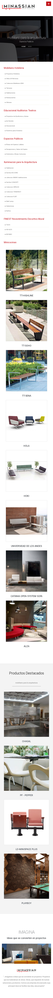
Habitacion (10, 168)
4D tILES (9, 229)
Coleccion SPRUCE (12, 187)
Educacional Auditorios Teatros (20, 110)
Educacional (10, 126)
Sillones (9, 102)
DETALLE (27, 271)
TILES (8, 225)
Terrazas (9, 88)
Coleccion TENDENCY (13, 192)
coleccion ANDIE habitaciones (16, 177)
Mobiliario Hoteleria (14, 68)
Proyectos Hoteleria (13, 74)
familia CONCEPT (12, 182)
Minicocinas (10, 242)
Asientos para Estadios (14, 130)
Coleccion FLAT (11, 196)
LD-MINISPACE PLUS (26, 849)
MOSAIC (9, 234)
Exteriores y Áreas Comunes (16, 154)
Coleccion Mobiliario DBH (15, 83)
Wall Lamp (9, 201)
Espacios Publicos (13, 138)
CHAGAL (26, 741)
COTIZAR (27, 715)
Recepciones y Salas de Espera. (17, 149)
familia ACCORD (12, 173)
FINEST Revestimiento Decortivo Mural (24, 219)
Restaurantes (10, 98)
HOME (23, 46)
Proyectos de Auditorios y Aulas (17, 116)
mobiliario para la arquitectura (26, 683)
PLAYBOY (26, 903)
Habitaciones (10, 93)
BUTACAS (9, 121)
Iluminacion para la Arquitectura (20, 162)
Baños (8, 211)
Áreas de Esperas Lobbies (15, 144)
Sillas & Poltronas (12, 78)
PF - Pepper (26, 795)
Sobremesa (10, 206)
